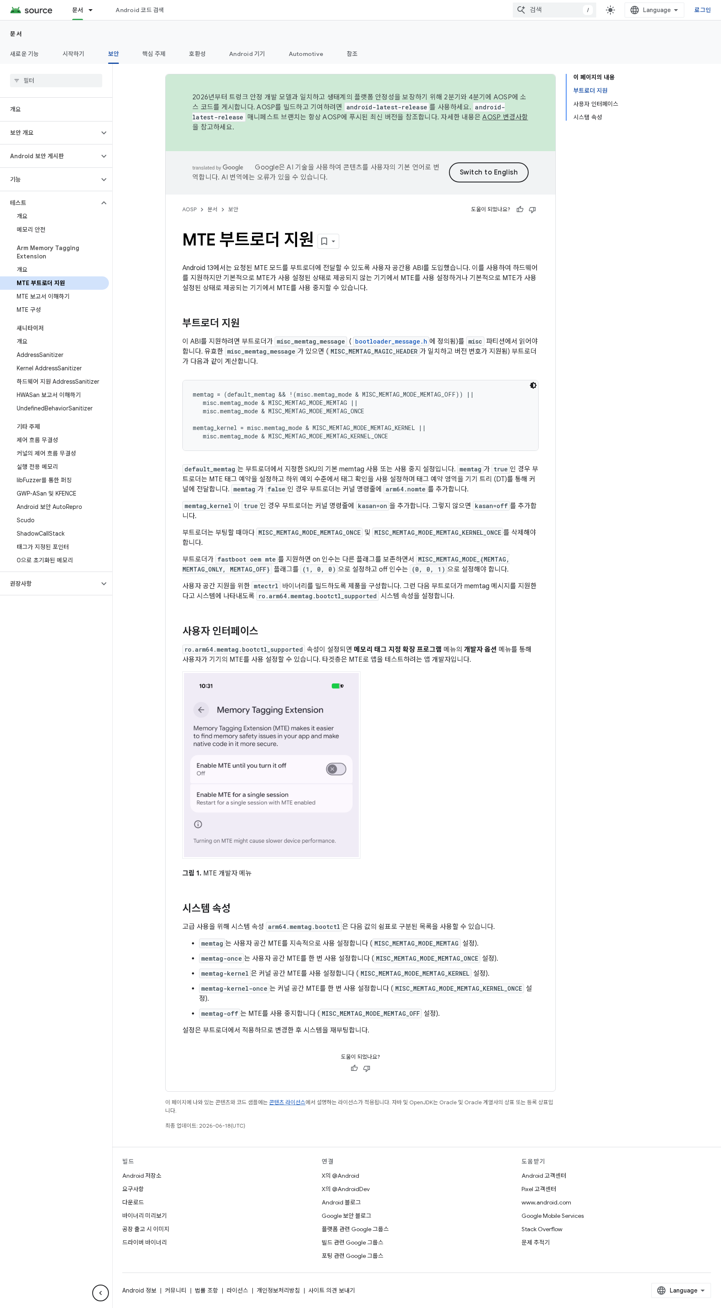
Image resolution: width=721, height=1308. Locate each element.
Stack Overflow (542, 1229)
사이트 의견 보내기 (331, 1290)
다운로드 (133, 1202)
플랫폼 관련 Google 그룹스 (355, 1229)
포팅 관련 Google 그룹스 (352, 1256)
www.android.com (546, 1202)
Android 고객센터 (544, 1175)
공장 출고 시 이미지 (145, 1229)
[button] (49, 132)
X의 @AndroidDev (346, 1189)
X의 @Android (340, 1175)
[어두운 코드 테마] (533, 385)
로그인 (702, 10)
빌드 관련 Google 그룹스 (352, 1242)
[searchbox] (56, 80)
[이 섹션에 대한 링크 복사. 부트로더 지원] (248, 324)
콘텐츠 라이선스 (287, 1102)
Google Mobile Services (553, 1215)
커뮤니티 (176, 1290)
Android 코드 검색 (140, 10)
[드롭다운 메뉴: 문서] (94, 10)
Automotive (306, 54)
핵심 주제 (154, 54)
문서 (77, 10)
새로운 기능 (24, 54)
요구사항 (133, 1189)
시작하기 (74, 54)
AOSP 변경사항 (505, 117)
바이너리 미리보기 (144, 1215)
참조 (352, 54)
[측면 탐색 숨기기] (100, 1293)
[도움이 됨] (520, 209)
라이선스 (237, 1290)
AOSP (189, 209)
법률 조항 (206, 1290)
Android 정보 (139, 1290)
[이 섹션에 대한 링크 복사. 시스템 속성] (239, 909)
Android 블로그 (341, 1202)
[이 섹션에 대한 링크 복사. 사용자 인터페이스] (266, 632)
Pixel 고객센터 (539, 1189)
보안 (113, 54)
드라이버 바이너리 (144, 1242)
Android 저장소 (141, 1175)
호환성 (197, 54)
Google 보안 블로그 (346, 1215)
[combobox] (554, 10)
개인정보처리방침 (278, 1290)
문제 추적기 (536, 1242)
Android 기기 (247, 54)
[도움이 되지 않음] (532, 209)
